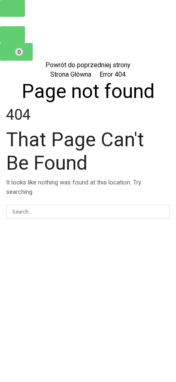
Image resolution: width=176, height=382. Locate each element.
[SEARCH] (163, 211)
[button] (12, 8)
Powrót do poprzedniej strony (88, 65)
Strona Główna (70, 74)
